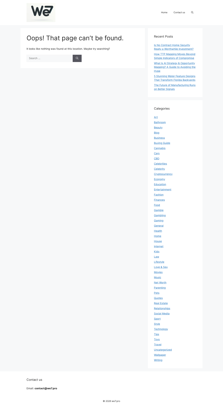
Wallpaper (160, 354)
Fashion (159, 194)
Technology (161, 329)
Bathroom (160, 122)
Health (158, 230)
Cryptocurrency (163, 174)
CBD (156, 158)
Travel (157, 344)
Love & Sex (161, 267)
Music (157, 277)
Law (156, 256)
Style (157, 323)
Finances (159, 199)
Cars (157, 153)
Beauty (158, 127)
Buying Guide (162, 143)
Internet (158, 246)
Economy (159, 179)
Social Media (162, 313)
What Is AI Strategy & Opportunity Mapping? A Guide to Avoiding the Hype (175, 67)
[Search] (77, 58)
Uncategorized (163, 349)
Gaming (158, 220)
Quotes (158, 298)
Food (157, 205)
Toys (157, 339)
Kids (156, 251)
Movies (158, 272)
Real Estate (161, 303)
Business (159, 137)
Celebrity (159, 168)
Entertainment (162, 189)
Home (164, 12)
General (159, 225)
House (158, 241)
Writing (158, 360)
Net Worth (160, 282)
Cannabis (160, 148)
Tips (156, 334)
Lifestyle (159, 261)
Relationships (162, 308)
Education (160, 184)
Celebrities (160, 163)
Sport (157, 318)
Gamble (159, 210)
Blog (156, 132)
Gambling (160, 215)
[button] (192, 12)
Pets (156, 292)
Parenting (160, 287)
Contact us (179, 12)
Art (156, 117)
